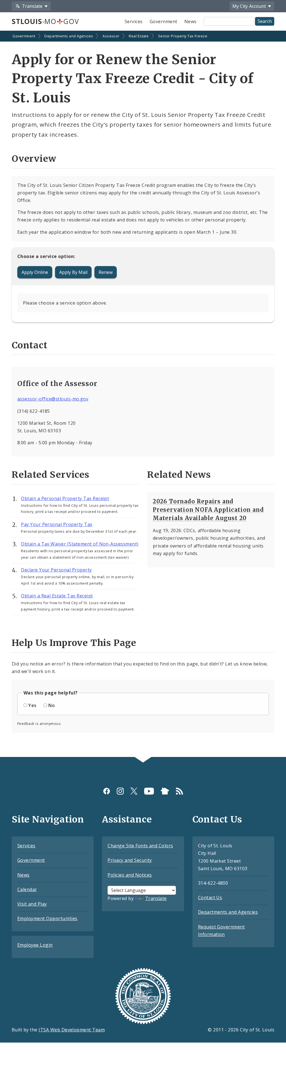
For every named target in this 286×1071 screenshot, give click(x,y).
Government (163, 21)
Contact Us (210, 897)
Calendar (27, 889)
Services (134, 21)
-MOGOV (45, 21)
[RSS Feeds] (179, 791)
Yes (32, 705)
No (51, 705)
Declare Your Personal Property (56, 570)
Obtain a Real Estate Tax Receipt (57, 596)
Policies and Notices (130, 875)
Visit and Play (32, 904)
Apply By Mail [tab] (73, 272)
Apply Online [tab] (35, 272)
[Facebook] (106, 791)
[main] (143, 394)
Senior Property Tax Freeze (182, 35)
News (190, 21)
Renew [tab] (106, 272)
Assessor (111, 35)
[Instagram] (120, 791)
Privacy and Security (130, 860)
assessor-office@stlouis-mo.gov (52, 399)
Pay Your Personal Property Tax (56, 524)
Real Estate (139, 35)
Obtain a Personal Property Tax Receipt (65, 498)
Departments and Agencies (68, 35)
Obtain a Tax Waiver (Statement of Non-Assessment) (80, 544)
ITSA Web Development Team (72, 1030)
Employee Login (35, 945)
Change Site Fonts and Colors (140, 846)
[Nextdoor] (165, 791)
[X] (133, 791)
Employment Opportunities (47, 918)
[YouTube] (149, 791)
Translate (156, 898)
